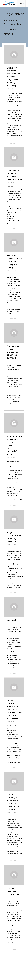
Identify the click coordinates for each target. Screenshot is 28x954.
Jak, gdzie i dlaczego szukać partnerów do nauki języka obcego (14, 262)
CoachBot (11, 620)
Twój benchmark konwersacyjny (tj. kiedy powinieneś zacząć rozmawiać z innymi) (14, 445)
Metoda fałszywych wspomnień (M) (14, 891)
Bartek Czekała (12, 88)
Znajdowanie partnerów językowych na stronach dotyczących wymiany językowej (13, 77)
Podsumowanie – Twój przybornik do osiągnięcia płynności (14, 352)
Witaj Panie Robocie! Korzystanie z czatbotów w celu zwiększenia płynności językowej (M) (14, 709)
